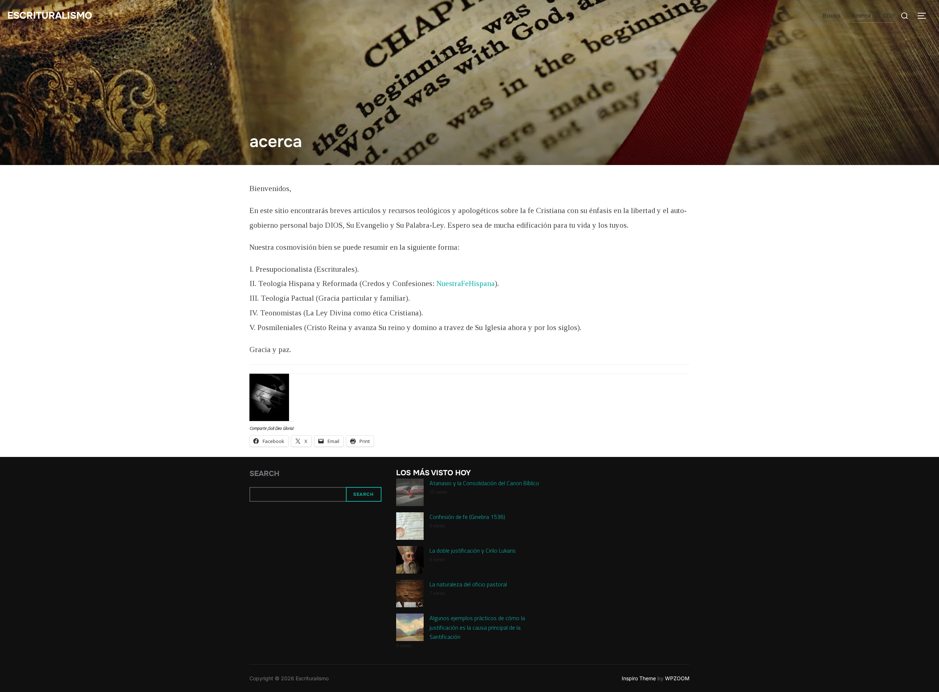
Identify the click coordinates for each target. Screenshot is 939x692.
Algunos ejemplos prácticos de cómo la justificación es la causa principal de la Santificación (477, 627)
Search (264, 473)
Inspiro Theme (639, 678)
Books (831, 15)
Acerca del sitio (872, 15)
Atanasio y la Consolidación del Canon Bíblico (484, 483)
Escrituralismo (49, 16)
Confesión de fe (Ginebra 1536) (467, 516)
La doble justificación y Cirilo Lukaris (473, 550)
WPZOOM (677, 678)
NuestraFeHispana (465, 283)
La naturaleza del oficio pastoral (468, 584)
